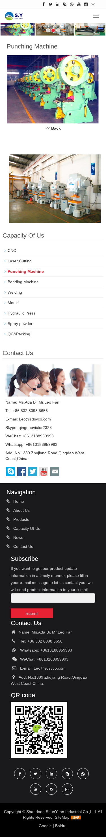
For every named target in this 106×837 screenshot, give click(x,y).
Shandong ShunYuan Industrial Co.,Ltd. (61, 811)
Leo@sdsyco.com (35, 419)
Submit (31, 613)
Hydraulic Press (22, 313)
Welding (15, 292)
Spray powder (20, 323)
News (17, 537)
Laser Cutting (20, 261)
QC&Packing (19, 334)
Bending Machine (23, 282)
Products (20, 519)
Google (45, 825)
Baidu (60, 825)
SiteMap (62, 817)
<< (53, 128)
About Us (21, 510)
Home (18, 501)
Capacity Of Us (26, 528)
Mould (13, 302)
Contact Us (22, 546)
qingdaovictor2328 (35, 427)
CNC (12, 250)
